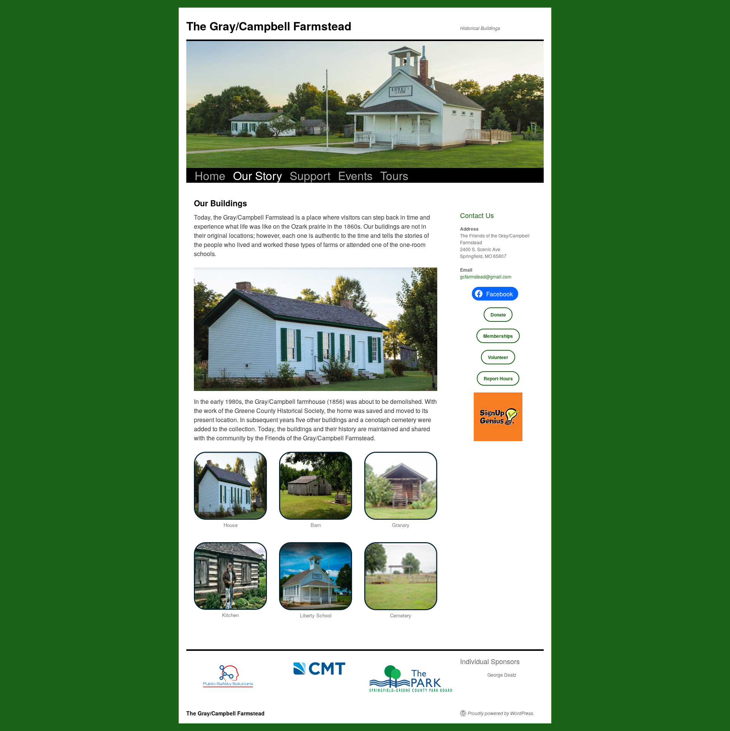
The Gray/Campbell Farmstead (268, 25)
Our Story (257, 175)
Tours (394, 175)
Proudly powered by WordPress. (501, 713)
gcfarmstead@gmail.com (485, 276)
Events (355, 175)
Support (310, 175)
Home (210, 175)
